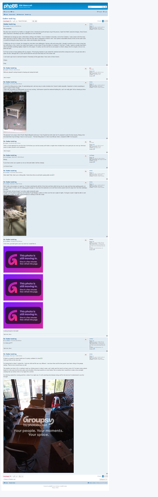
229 (93, 241)
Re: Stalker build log (9, 68)
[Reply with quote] (85, 24)
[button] (107, 21)
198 (93, 157)
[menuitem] (12, 12)
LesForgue (91, 155)
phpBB (50, 486)
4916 (93, 71)
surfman (91, 239)
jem (90, 67)
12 (92, 25)
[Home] (11, 6)
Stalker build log (9, 19)
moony (90, 23)
